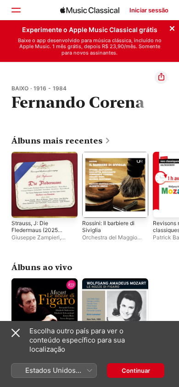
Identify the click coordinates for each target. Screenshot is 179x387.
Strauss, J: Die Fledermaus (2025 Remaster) (34, 230)
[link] (61, 141)
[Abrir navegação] (16, 10)
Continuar (136, 370)
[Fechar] (172, 27)
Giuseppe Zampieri (35, 237)
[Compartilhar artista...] (161, 77)
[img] (89, 10)
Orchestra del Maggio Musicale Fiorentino (109, 241)
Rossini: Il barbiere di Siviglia (108, 226)
